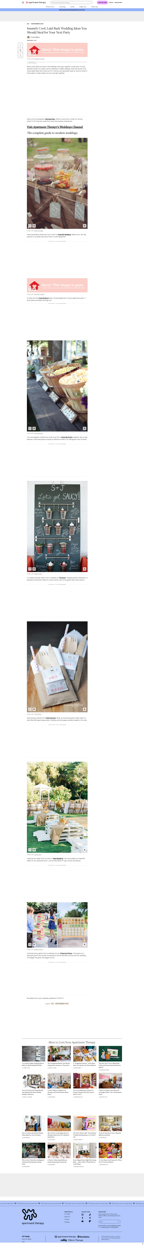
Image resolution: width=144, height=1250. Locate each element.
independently (32, 62)
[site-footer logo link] (26, 1236)
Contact (66, 1219)
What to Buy (94, 7)
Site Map (66, 1222)
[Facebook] (83, 1218)
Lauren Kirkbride (38, 433)
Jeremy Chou (37, 854)
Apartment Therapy (39, 58)
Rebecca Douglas (38, 230)
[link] (33, 1064)
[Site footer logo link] (42, 1216)
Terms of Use (105, 1227)
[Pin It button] (34, 54)
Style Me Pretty (66, 437)
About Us (67, 1217)
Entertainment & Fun (37, 23)
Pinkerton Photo (38, 949)
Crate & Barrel (44, 298)
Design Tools (83, 7)
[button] (84, 226)
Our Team (67, 1214)
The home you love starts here (83, 1203)
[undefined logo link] (36, 3)
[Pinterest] (90, 1218)
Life (28, 23)
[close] (142, 1243)
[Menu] (23, 3)
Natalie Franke (38, 574)
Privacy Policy (114, 1227)
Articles (72, 7)
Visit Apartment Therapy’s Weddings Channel (55, 127)
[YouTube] (83, 1221)
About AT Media (26, 1239)
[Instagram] (83, 1215)
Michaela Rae (50, 119)
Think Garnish (37, 714)
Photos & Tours (50, 7)
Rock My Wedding (64, 234)
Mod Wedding (58, 858)
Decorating (62, 7)
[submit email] (118, 1221)
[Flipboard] (90, 1221)
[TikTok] (90, 1215)
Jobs (23, 1242)
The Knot (62, 578)
